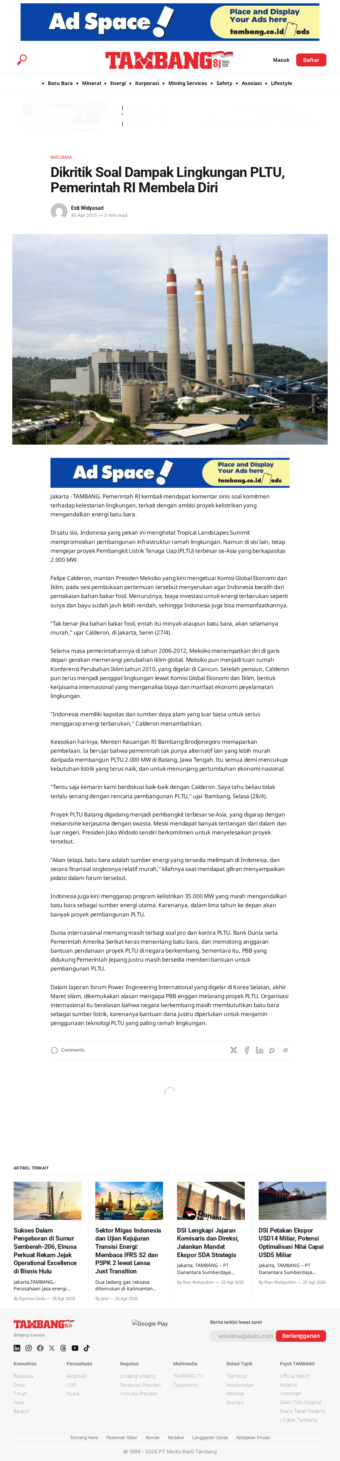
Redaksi (176, 1437)
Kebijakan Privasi (253, 1437)
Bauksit (21, 1411)
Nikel (19, 1402)
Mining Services (187, 83)
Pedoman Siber (121, 1437)
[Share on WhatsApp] (273, 1050)
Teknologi (236, 1376)
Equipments (185, 1385)
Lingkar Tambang (298, 1419)
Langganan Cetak (210, 1437)
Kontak (153, 1437)
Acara (73, 1393)
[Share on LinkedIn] (260, 1050)
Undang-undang (137, 1376)
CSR (71, 1385)
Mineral (91, 83)
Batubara (61, 157)
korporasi (76, 1376)
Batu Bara (60, 83)
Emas (19, 1385)
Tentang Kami (84, 1437)
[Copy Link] (286, 1050)
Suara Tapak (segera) (302, 1411)
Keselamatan (240, 1385)
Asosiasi (252, 83)
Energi (118, 83)
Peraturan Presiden (140, 1385)
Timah (20, 1393)
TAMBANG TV (188, 1376)
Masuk (281, 59)
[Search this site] (22, 59)
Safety (224, 83)
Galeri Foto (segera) (300, 1402)
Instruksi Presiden (139, 1393)
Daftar (311, 59)
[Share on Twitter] (234, 1050)
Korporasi (147, 83)
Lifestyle (281, 83)
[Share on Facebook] (247, 1050)
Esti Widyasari (87, 208)
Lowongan (291, 1393)
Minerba (235, 1393)
